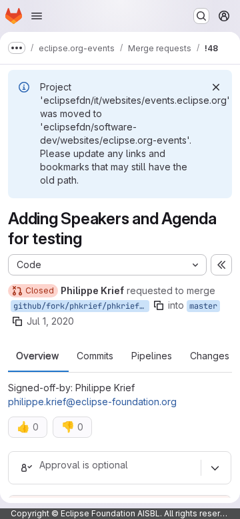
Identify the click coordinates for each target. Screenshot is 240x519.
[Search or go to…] (201, 16)
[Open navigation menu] (36, 16)
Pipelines (151, 356)
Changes (209, 356)
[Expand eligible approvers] (215, 468)
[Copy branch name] (159, 305)
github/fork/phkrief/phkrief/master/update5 (81, 306)
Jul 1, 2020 (50, 321)
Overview (37, 356)
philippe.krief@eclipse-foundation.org (92, 401)
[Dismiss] (216, 87)
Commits (95, 356)
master (203, 306)
